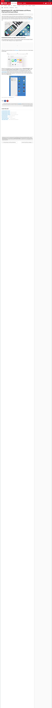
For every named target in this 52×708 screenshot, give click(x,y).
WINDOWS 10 (14, 5)
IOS (11, 5)
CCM (2, 138)
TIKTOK (26, 5)
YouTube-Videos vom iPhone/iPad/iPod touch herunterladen (9, 142)
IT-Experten (19, 103)
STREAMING (5, 5)
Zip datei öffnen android (6, 114)
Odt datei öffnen (4, 117)
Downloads (20, 3)
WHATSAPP (23, 5)
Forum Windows (12, 115)
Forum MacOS (12, 118)
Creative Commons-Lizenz (17, 138)
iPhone (16, 7)
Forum (9, 3)
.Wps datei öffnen (5, 119)
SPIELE (2, 5)
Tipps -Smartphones (14, 114)
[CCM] (4, 3)
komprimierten (4, 71)
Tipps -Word (10, 117)
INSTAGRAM (19, 5)
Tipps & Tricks (14, 3)
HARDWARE (33, 5)
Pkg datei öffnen (5, 115)
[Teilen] (5, 101)
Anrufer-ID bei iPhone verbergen (27, 142)
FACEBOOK (29, 5)
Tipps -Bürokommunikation (13, 119)
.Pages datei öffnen (5, 118)
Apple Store (30, 18)
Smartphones (12, 7)
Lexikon (24, 3)
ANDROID (9, 5)
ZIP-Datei (16, 50)
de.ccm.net (5, 138)
